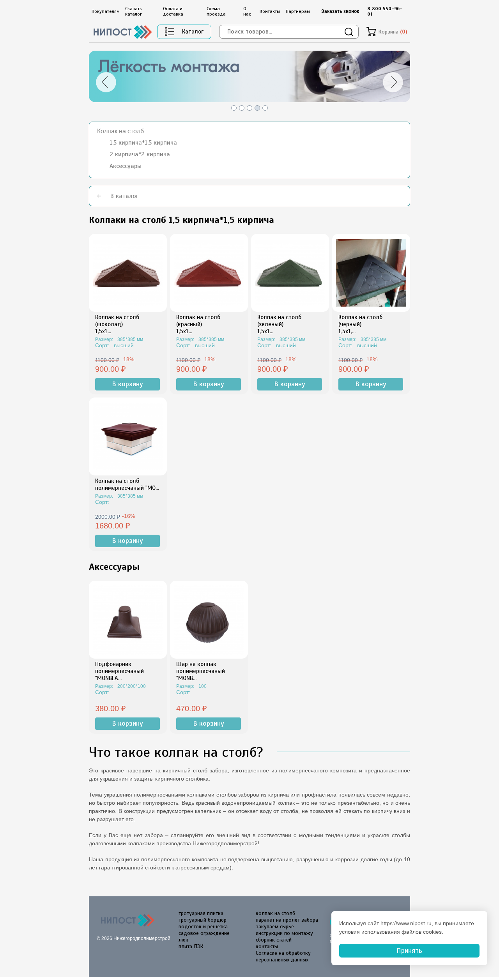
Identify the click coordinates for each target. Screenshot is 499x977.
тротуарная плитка (201, 913)
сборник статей (274, 939)
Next (396, 82)
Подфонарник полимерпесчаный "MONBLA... (119, 671)
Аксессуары (126, 166)
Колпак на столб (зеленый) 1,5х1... (279, 324)
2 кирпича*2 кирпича (140, 154)
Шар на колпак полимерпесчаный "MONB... (200, 671)
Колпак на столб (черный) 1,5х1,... (360, 324)
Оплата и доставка (173, 11)
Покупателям (106, 11)
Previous (102, 82)
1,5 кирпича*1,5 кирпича (143, 143)
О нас (247, 11)
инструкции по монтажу (284, 933)
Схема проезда (216, 11)
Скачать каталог (133, 11)
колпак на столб (275, 913)
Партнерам (298, 11)
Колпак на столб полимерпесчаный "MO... (127, 484)
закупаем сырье (275, 926)
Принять (409, 950)
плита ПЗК (191, 946)
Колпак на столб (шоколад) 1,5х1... (117, 324)
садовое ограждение (204, 933)
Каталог (192, 31)
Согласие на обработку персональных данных (283, 956)
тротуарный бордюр (202, 920)
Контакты (270, 11)
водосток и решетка (203, 926)
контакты (267, 946)
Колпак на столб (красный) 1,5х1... (198, 324)
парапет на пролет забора (287, 920)
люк (183, 939)
